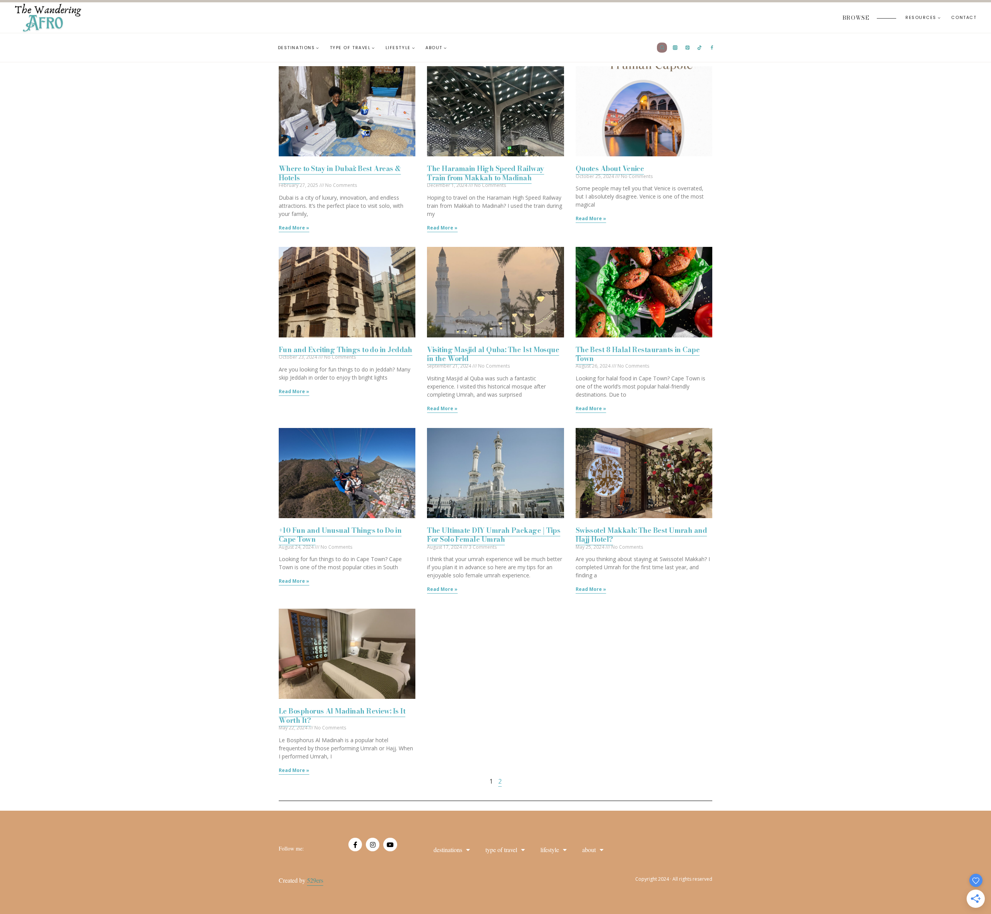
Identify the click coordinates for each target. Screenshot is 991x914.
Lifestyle (549, 850)
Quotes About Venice (610, 168)
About (589, 850)
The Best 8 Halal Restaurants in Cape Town (638, 354)
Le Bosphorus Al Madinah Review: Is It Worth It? (342, 715)
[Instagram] (372, 844)
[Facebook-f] (355, 844)
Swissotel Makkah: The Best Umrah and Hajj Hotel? (641, 534)
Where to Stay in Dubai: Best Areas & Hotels (340, 173)
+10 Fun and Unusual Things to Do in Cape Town (340, 534)
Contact (963, 17)
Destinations (448, 850)
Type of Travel (501, 850)
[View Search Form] (662, 48)
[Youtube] (390, 844)
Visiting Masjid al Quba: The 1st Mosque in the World (493, 354)
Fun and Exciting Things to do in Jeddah (345, 349)
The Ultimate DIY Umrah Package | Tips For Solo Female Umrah (493, 534)
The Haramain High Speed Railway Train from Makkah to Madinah (485, 173)
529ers (315, 880)
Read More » (294, 227)
